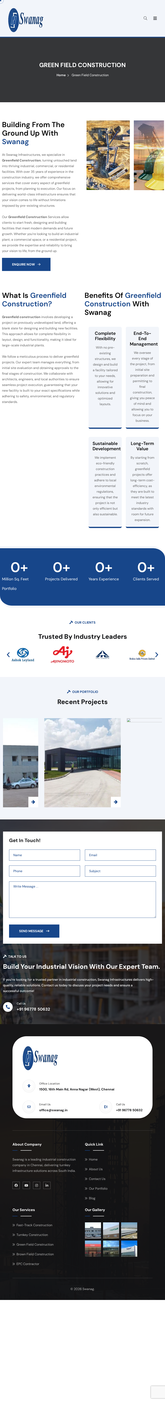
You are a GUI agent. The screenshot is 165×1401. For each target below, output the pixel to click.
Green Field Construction (35, 1244)
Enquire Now (24, 264)
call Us (21, 1003)
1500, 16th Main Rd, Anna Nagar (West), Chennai (76, 1089)
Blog (92, 1198)
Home (61, 75)
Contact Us (97, 1179)
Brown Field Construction (35, 1254)
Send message (31, 931)
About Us (96, 1169)
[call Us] (8, 1007)
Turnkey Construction (32, 1235)
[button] (8, 654)
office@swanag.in (53, 1110)
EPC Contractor (27, 1264)
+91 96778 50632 (33, 1009)
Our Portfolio (98, 1188)
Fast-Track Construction (34, 1225)
